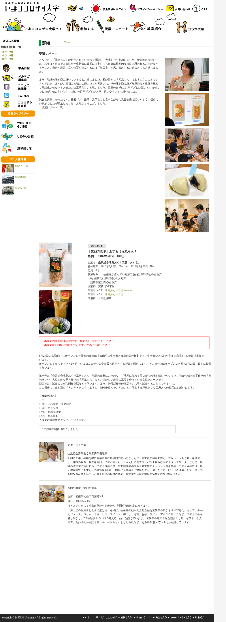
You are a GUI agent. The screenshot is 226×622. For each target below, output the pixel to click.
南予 (7, 58)
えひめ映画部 (20, 177)
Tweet (67, 42)
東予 (7, 51)
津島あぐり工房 (114, 294)
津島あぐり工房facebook (119, 290)
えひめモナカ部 (21, 166)
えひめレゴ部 (20, 188)
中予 (7, 55)
